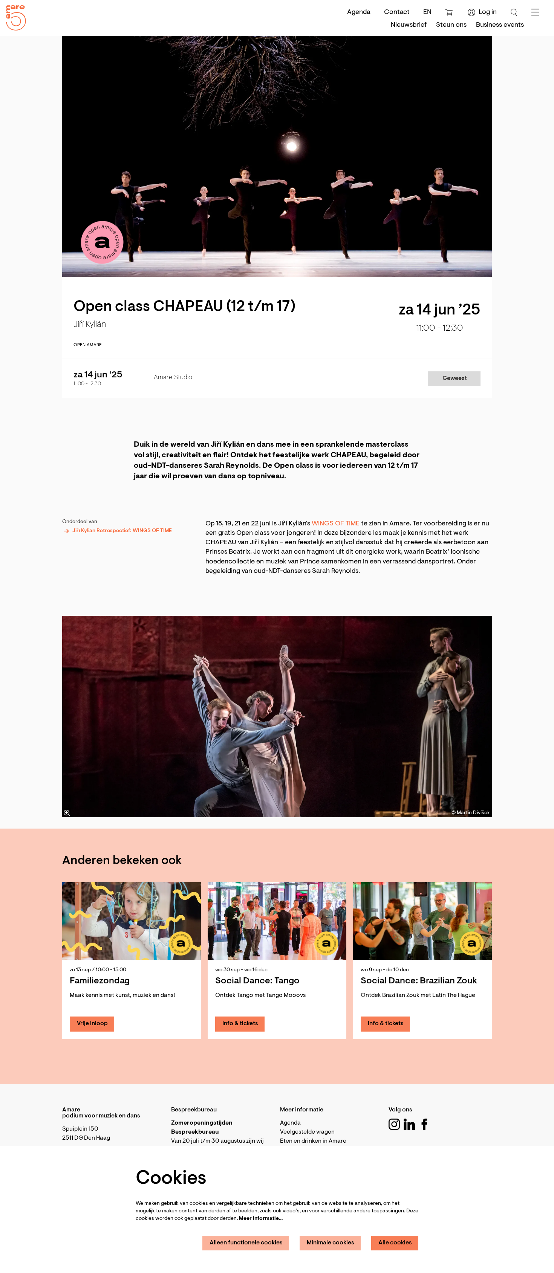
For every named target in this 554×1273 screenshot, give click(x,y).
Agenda (358, 12)
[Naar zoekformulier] (514, 12)
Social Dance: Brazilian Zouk (419, 981)
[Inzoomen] (66, 812)
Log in (488, 12)
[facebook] (424, 1124)
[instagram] (394, 1124)
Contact (397, 12)
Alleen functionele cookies (246, 1243)
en (427, 12)
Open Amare (87, 345)
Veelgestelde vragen (307, 1132)
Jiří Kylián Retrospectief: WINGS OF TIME (122, 531)
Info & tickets (240, 1024)
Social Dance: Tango (257, 981)
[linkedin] (409, 1124)
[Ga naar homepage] (13, 16)
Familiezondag (100, 981)
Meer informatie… (261, 1218)
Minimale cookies (330, 1243)
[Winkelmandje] (449, 12)
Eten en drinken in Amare (313, 1141)
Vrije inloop (92, 1024)
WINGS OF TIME (336, 523)
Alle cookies (395, 1243)
